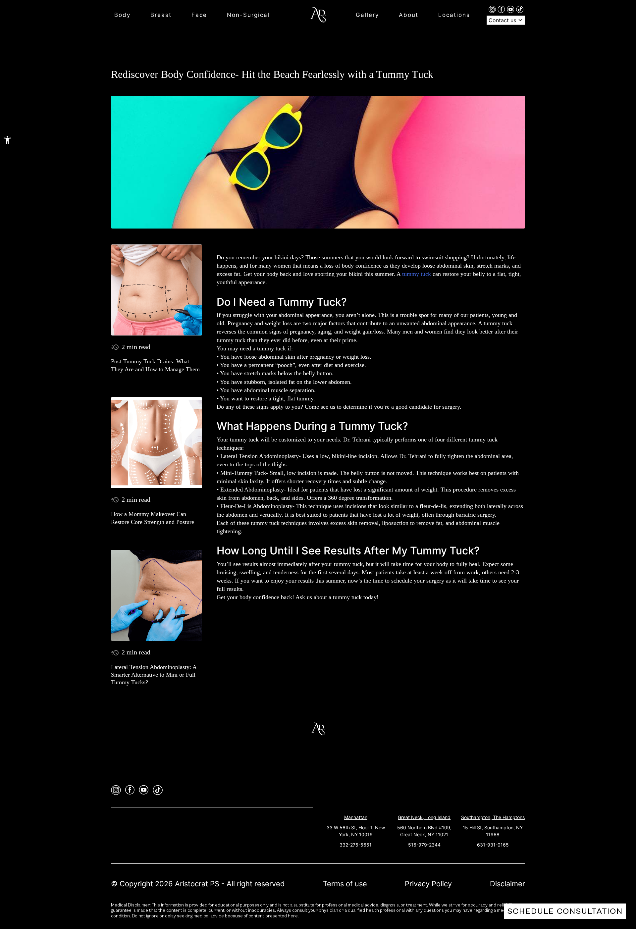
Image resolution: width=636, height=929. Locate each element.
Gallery (367, 15)
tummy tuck (416, 274)
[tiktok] (519, 9)
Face (199, 15)
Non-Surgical (248, 15)
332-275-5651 (356, 845)
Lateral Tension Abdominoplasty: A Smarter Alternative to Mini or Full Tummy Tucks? (153, 675)
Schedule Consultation (565, 911)
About (408, 15)
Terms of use (345, 883)
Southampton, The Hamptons (493, 817)
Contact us (503, 20)
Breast (161, 15)
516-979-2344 (424, 845)
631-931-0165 (493, 845)
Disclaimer (507, 883)
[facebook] (502, 9)
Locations (454, 15)
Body (122, 15)
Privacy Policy (428, 883)
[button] (7, 139)
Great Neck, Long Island (424, 817)
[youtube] (511, 9)
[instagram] (493, 9)
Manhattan (355, 817)
